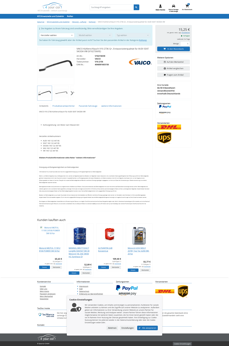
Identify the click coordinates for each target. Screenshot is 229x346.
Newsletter (44, 299)
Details (44, 267)
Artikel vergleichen (175, 68)
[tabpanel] (95, 159)
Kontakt (43, 286)
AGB (81, 289)
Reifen (70, 16)
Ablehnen (112, 328)
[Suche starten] (136, 7)
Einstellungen (128, 328)
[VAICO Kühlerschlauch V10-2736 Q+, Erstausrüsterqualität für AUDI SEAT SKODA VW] (55, 66)
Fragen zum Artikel (175, 75)
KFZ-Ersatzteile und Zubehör (50, 16)
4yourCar (40, 22)
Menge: (176, 43)
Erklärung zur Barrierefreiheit (91, 294)
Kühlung (92, 22)
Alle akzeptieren (149, 328)
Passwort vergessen (48, 294)
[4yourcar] (52, 7)
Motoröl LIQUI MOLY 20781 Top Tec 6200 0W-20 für (138, 251)
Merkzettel (56, 267)
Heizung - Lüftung (79, 22)
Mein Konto (44, 291)
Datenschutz (84, 291)
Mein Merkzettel (46, 296)
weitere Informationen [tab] (111, 106)
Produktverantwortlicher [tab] (63, 106)
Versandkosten (58, 263)
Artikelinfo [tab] (43, 106)
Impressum (83, 286)
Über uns (43, 289)
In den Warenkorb (175, 49)
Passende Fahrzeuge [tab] (88, 106)
